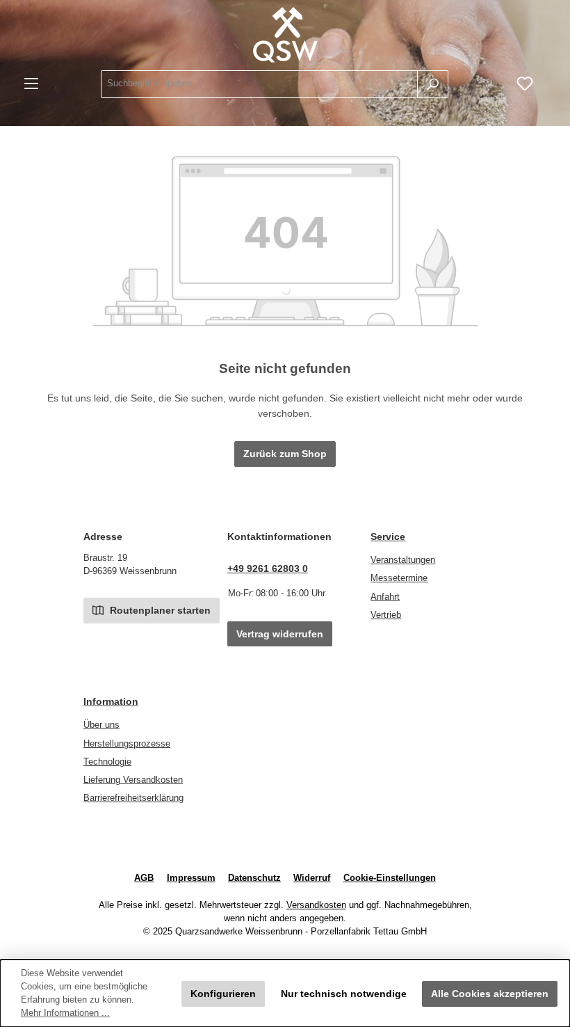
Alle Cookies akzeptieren (489, 993)
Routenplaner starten (159, 610)
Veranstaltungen (402, 560)
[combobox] (259, 84)
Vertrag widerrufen (279, 633)
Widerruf (311, 878)
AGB (144, 878)
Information (110, 701)
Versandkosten (316, 905)
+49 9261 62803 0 (267, 568)
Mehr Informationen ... (65, 1013)
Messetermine (398, 578)
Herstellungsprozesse (126, 744)
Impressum (191, 878)
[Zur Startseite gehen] (285, 35)
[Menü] (31, 84)
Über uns (101, 725)
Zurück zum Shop (285, 453)
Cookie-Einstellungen (389, 878)
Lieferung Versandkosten (133, 780)
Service (387, 536)
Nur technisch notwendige (344, 993)
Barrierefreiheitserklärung (133, 798)
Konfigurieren (223, 993)
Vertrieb (385, 615)
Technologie (107, 762)
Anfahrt (385, 597)
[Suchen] (432, 84)
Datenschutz (254, 878)
